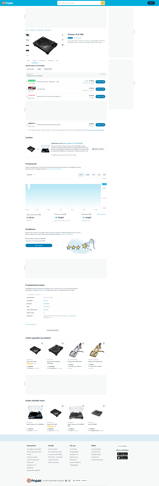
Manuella (45, 309)
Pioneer (45, 300)
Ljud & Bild (32, 30)
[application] (66, 194)
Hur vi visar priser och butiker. (96, 130)
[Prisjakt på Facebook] (66, 480)
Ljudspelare (40, 30)
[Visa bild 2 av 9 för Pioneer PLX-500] (27, 40)
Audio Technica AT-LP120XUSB (72, 143)
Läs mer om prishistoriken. (55, 169)
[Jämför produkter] (62, 45)
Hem (27, 30)
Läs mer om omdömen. (67, 234)
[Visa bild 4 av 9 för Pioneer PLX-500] (27, 50)
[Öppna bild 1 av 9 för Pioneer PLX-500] (45, 45)
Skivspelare (48, 30)
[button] (27, 55)
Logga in (151, 3)
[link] (66, 149)
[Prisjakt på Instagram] (69, 480)
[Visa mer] (27, 81)
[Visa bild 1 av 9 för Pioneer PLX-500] (27, 35)
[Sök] (103, 3)
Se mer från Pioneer (31, 324)
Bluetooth (73, 316)
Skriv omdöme (77, 38)
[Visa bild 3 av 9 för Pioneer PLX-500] (27, 45)
